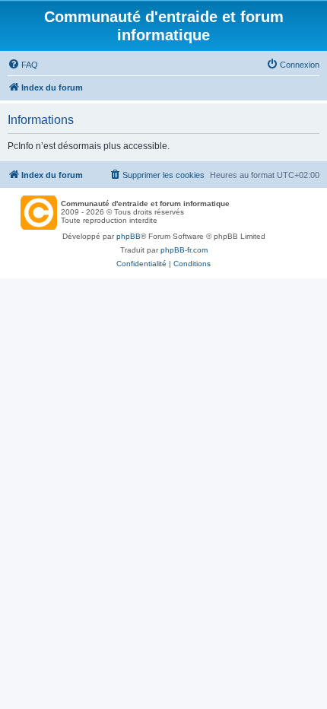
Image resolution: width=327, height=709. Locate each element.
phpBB (128, 236)
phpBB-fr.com (184, 250)
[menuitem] (23, 65)
